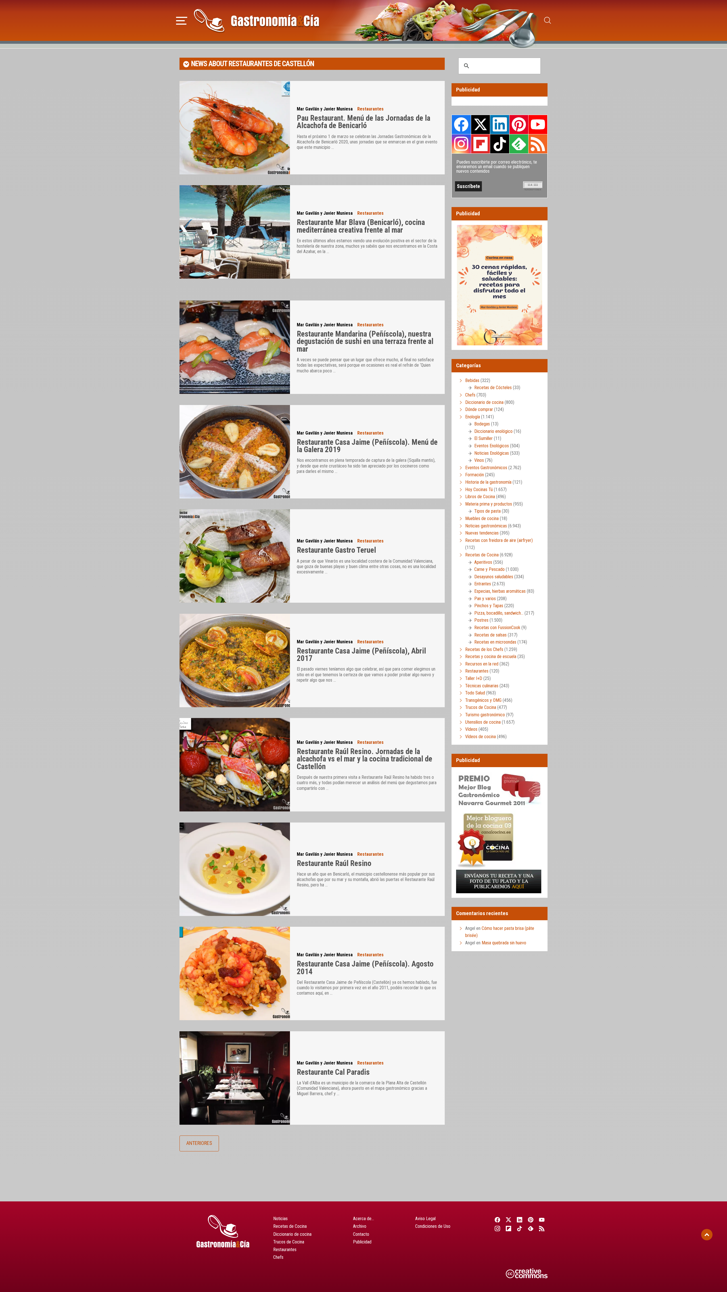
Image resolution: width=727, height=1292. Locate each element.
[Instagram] (497, 1228)
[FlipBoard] (508, 1228)
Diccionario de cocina (484, 402)
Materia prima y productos (488, 504)
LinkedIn (499, 124)
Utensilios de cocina (483, 722)
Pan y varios (485, 598)
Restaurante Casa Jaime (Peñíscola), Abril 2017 (361, 654)
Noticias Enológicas (491, 453)
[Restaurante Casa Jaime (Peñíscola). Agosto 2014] (234, 973)
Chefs (470, 395)
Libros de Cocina (480, 496)
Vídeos (471, 729)
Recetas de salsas (490, 635)
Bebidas (472, 380)
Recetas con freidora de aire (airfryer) (499, 540)
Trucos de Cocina (480, 707)
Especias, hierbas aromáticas (500, 591)
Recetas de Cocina (482, 555)
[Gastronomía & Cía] (256, 20)
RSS (537, 143)
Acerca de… (363, 1218)
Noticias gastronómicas (486, 526)
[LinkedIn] (519, 1219)
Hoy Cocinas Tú (479, 489)
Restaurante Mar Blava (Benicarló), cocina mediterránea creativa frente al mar (361, 226)
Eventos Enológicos (491, 445)
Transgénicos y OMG (483, 700)
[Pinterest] (530, 1219)
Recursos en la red (481, 664)
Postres (481, 620)
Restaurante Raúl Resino (334, 863)
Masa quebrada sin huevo (504, 942)
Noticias (280, 1218)
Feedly (518, 143)
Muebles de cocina (482, 518)
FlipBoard (480, 143)
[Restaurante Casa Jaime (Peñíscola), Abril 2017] (234, 660)
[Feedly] (530, 1228)
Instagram (461, 143)
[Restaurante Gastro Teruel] (234, 556)
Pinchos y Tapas (488, 605)
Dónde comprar (479, 409)
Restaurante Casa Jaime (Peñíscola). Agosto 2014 (365, 967)
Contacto (361, 1234)
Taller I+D (473, 678)
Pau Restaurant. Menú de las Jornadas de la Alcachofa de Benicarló (363, 122)
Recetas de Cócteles (493, 387)
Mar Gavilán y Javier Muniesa (325, 109)
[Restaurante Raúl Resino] (234, 869)
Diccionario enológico (493, 431)
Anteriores (199, 1143)
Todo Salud (475, 693)
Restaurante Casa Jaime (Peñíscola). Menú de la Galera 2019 (367, 446)
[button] (181, 19)
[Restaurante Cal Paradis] (234, 1078)
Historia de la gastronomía (488, 482)
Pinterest (518, 124)
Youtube (537, 124)
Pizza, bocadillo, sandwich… (498, 613)
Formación (474, 474)
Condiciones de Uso (432, 1226)
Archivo (359, 1226)
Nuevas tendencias (482, 533)
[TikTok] (519, 1228)
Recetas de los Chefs (484, 649)
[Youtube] (542, 1219)
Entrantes (482, 583)
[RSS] (542, 1228)
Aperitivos (483, 562)
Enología (472, 416)
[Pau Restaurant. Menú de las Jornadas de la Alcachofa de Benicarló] (234, 127)
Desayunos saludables (493, 576)
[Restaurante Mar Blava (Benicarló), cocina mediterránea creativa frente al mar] (234, 232)
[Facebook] (497, 1219)
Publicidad (362, 1242)
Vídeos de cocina (480, 736)
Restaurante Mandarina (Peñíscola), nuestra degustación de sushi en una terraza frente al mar (365, 341)
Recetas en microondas (495, 642)
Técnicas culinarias (481, 685)
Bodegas (482, 424)
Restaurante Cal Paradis (333, 1072)
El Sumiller (483, 438)
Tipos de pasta (487, 511)
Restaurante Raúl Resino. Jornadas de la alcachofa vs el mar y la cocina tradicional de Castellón (364, 759)
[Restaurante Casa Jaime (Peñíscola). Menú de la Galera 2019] (234, 451)
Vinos (479, 460)
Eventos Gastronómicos (486, 467)
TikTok (499, 143)
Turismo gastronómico (485, 714)
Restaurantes (370, 109)
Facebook (461, 124)
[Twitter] (508, 1219)
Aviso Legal (425, 1218)
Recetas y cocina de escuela (490, 656)
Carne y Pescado (489, 569)
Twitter (480, 124)
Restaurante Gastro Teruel (336, 550)
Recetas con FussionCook (497, 627)
